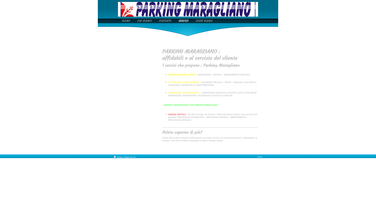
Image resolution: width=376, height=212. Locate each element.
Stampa (119, 157)
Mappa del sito (130, 157)
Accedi (259, 157)
